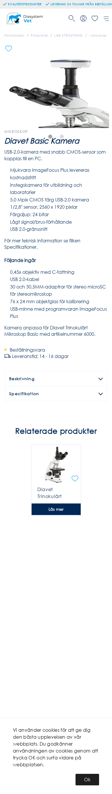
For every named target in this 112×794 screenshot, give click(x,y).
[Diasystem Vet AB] (25, 18)
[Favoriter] (95, 18)
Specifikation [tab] (24, 393)
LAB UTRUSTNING (68, 35)
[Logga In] (83, 18)
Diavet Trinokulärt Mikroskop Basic (56, 496)
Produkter (39, 35)
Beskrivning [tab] (21, 378)
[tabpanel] (56, 85)
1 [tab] (50, 136)
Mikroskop (98, 35)
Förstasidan (14, 35)
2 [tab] (61, 136)
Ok (87, 779)
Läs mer (56, 509)
